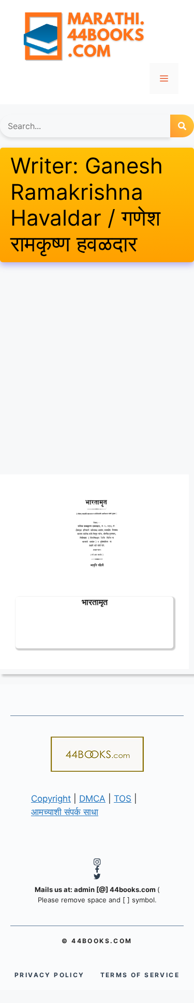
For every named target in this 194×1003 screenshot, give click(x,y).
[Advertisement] (97, 368)
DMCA (92, 798)
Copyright (51, 798)
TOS (122, 798)
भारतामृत (95, 602)
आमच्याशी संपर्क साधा (64, 812)
